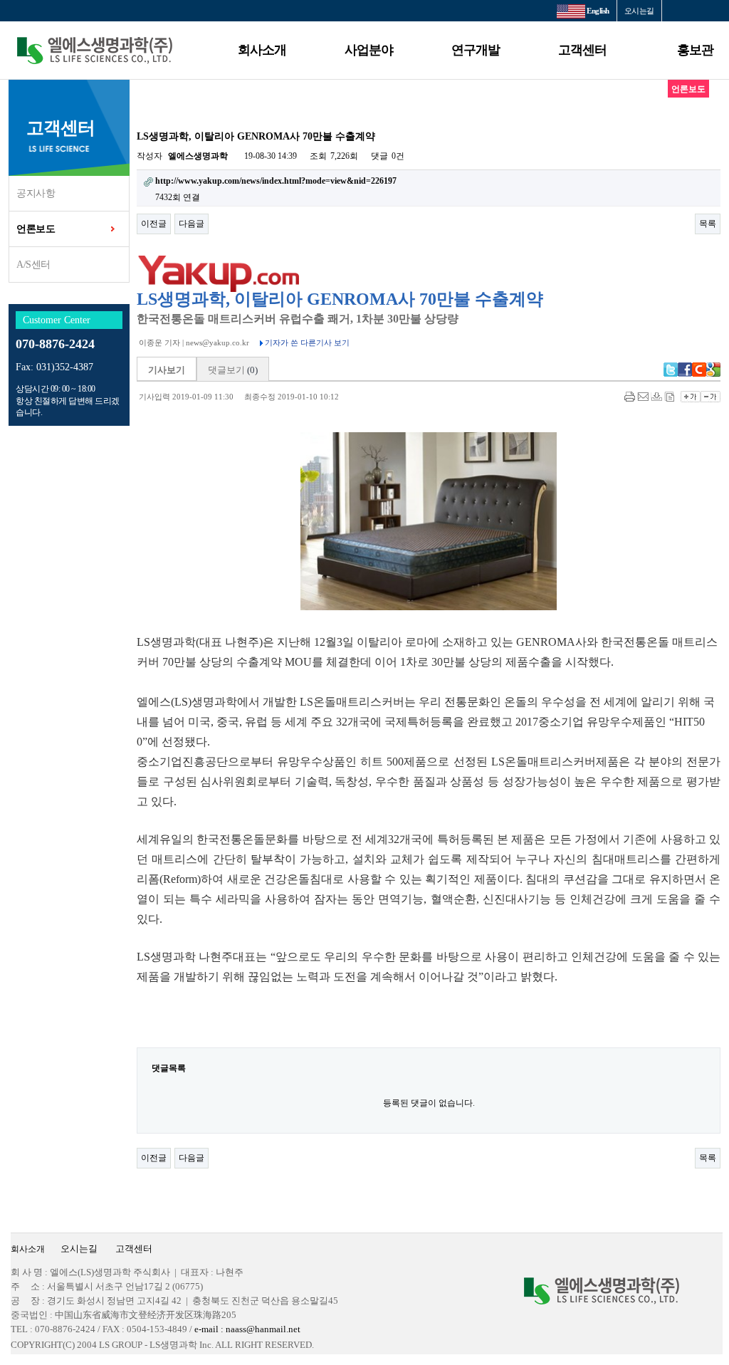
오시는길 (639, 10)
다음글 (191, 224)
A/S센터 (33, 264)
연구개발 (475, 50)
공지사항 (35, 193)
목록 (707, 224)
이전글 (154, 224)
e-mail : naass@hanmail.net (246, 1329)
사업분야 (369, 50)
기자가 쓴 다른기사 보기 (306, 342)
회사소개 (262, 50)
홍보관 (695, 50)
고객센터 (582, 50)
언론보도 (35, 229)
